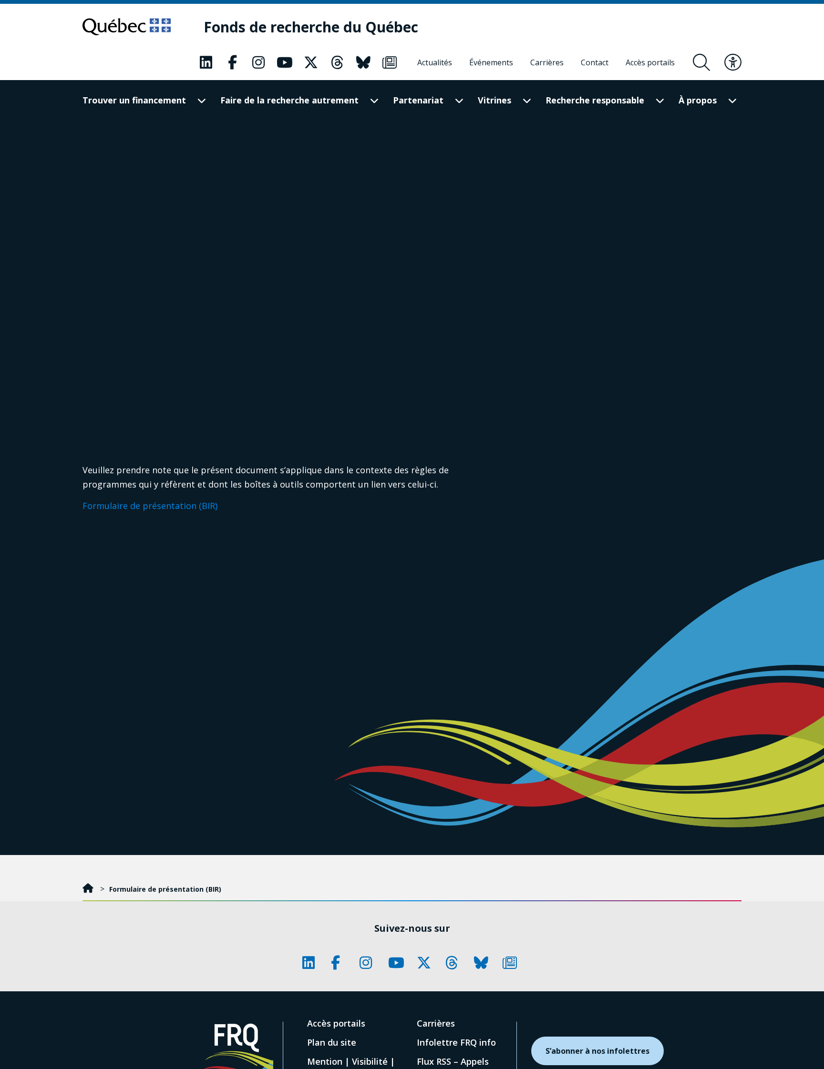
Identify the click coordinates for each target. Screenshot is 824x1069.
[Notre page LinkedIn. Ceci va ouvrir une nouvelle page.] (206, 62)
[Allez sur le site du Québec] (126, 26)
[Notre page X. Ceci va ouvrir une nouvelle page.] (310, 62)
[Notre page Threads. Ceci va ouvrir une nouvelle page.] (337, 62)
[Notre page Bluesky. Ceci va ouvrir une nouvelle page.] (363, 62)
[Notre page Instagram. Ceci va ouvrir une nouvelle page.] (258, 62)
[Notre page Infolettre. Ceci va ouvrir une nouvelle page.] (389, 62)
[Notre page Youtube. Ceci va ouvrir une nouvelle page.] (284, 62)
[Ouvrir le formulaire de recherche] (701, 62)
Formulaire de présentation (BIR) (149, 505)
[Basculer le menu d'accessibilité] (733, 62)
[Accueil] (88, 889)
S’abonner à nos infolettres (597, 1051)
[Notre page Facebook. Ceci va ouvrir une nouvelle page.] (232, 62)
